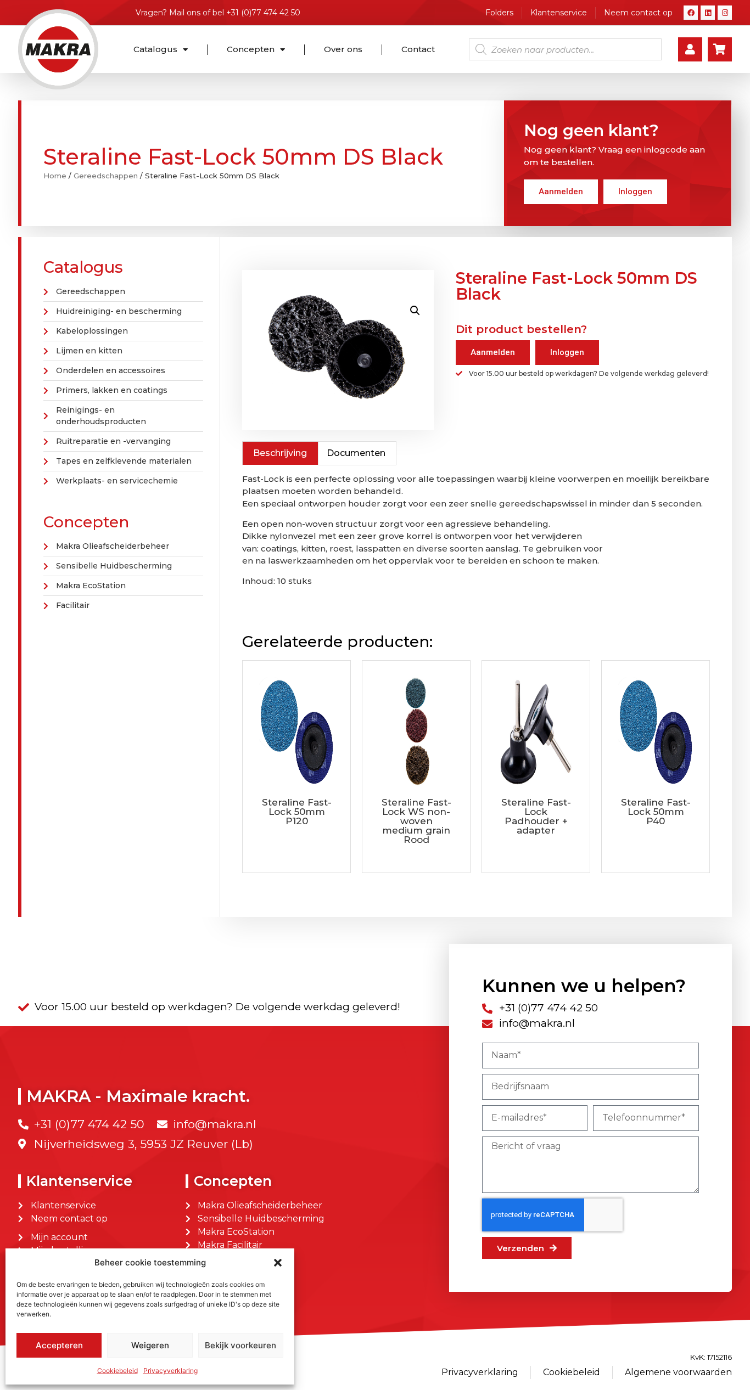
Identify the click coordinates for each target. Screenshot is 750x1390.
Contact (418, 49)
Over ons (343, 49)
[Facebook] (691, 12)
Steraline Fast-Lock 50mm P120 (297, 811)
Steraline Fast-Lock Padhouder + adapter (536, 816)
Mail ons (184, 13)
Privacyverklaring (170, 1370)
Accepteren (59, 1345)
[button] (277, 1262)
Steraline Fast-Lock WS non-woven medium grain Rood (416, 821)
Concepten (251, 49)
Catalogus (155, 49)
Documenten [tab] (356, 453)
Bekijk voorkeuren (240, 1345)
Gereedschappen (106, 175)
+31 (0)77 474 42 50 (263, 13)
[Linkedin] (708, 12)
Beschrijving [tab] (280, 453)
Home (54, 175)
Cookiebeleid (117, 1370)
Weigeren (150, 1345)
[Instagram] (725, 12)
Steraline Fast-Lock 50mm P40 (656, 811)
